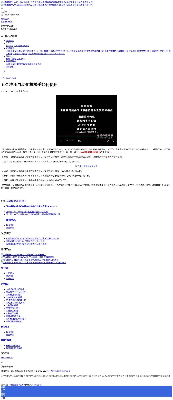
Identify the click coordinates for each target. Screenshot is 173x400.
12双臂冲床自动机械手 (16, 319)
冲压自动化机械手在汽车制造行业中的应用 (25, 241)
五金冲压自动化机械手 (16, 201)
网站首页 (10, 41)
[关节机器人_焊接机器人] (13, 255)
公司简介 (10, 273)
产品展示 (5, 284)
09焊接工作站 (12, 311)
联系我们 (10, 276)
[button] (5, 78)
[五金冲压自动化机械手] (86, 166)
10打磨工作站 (12, 313)
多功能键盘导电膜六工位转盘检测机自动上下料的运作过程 (32, 238)
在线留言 (10, 279)
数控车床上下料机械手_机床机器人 (50, 263)
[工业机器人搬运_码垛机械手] (15, 257)
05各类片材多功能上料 (16, 300)
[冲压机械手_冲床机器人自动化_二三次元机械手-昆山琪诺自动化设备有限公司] (86, 3)
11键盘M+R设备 (13, 316)
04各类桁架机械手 (14, 297)
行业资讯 (10, 225)
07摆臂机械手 (12, 305)
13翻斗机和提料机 (14, 321)
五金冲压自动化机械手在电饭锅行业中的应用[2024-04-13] (31, 206)
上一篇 (27, 212)
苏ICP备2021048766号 (60, 371)
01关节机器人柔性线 (15, 289)
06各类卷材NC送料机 (15, 303)
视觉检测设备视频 (14, 348)
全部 (8, 51)
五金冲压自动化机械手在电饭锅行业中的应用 (26, 244)
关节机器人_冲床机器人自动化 (44, 260)
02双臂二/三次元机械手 (16, 292)
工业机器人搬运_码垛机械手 (41, 257)
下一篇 (33, 214)
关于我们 (5, 268)
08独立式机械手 (13, 308)
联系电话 (5, 19)
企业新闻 (10, 228)
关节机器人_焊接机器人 (35, 255)
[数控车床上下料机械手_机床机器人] (18, 263)
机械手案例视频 (13, 345)
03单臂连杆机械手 (14, 295)
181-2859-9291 (7, 22)
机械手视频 (6, 340)
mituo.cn (37, 385)
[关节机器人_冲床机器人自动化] (16, 260)
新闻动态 (5, 327)
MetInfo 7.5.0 (17, 385)
